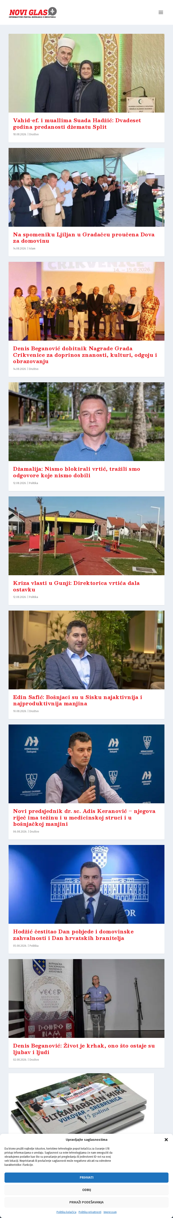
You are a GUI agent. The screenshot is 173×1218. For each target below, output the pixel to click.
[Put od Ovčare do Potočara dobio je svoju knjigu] (81, 1112)
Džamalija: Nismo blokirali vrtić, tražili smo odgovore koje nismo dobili (76, 471)
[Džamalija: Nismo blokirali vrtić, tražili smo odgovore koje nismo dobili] (86, 421)
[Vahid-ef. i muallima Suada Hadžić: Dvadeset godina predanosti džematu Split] (86, 73)
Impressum (110, 1212)
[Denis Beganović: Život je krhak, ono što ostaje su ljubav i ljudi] (86, 998)
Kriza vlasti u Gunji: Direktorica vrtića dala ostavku (76, 586)
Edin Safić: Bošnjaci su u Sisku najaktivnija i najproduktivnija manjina (77, 700)
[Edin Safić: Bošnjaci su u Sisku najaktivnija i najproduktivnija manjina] (86, 650)
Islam (32, 248)
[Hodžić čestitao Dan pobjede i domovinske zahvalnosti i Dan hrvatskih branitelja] (86, 884)
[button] (166, 1139)
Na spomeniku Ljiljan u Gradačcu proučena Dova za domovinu (84, 237)
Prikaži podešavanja (86, 1202)
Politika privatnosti (90, 1212)
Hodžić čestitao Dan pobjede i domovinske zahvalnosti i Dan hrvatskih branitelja (73, 934)
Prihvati (86, 1177)
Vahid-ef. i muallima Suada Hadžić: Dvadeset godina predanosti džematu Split (77, 123)
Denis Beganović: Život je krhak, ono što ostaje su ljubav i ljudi (84, 1048)
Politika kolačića (66, 1212)
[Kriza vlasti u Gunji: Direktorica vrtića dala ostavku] (86, 535)
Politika (33, 483)
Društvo (34, 134)
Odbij (86, 1190)
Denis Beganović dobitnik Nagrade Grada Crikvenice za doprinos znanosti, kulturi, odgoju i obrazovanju (85, 354)
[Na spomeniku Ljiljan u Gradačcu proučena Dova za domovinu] (86, 187)
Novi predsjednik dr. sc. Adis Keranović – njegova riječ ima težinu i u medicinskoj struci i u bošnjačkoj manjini (84, 817)
